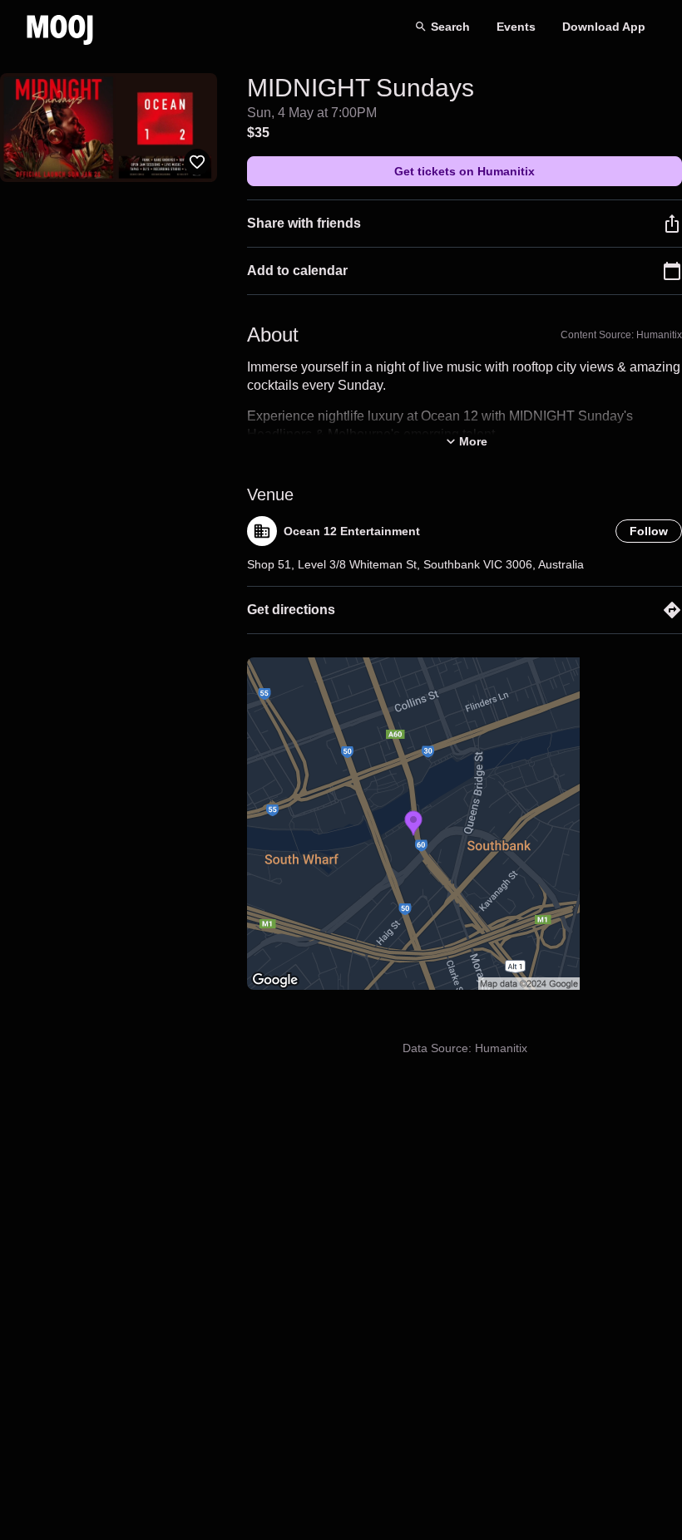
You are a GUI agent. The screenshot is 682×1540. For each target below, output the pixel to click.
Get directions (291, 610)
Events (516, 26)
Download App (603, 26)
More (473, 441)
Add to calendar (297, 270)
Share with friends (304, 223)
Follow (649, 531)
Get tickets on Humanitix (464, 171)
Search (450, 26)
